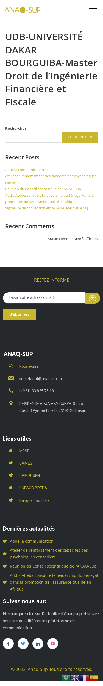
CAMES (25, 463)
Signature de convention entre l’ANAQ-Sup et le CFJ (46, 207)
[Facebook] (8, 643)
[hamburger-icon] (93, 10)
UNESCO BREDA (33, 488)
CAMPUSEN (29, 475)
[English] (75, 677)
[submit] (92, 298)
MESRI (24, 451)
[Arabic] (66, 677)
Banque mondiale (34, 500)
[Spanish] (94, 677)
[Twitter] (23, 643)
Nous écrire (29, 366)
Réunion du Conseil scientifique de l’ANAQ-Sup (43, 188)
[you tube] (52, 643)
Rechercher (15, 128)
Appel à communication (24, 169)
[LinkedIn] (37, 643)
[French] (85, 677)
